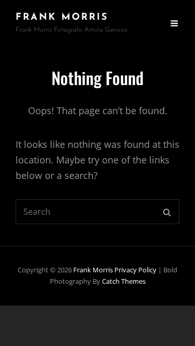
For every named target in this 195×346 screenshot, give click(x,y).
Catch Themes (124, 281)
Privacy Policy (135, 269)
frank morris (62, 17)
